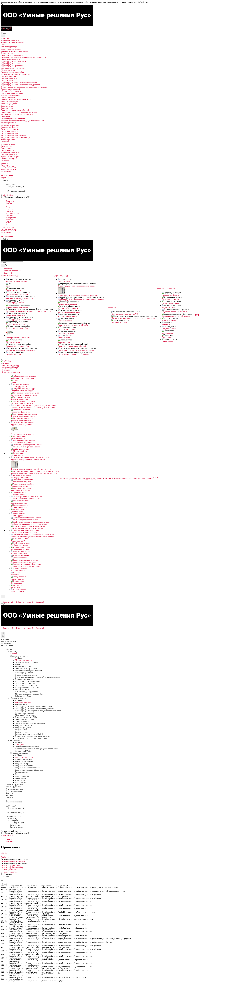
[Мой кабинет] (2, 599)
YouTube (9, 203)
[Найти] (3, 35)
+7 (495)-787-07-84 (9, 167)
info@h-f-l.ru (6, 171)
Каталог (13, 654)
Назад (15, 652)
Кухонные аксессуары (24, 757)
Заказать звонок (16, 827)
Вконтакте (10, 201)
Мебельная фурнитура (24, 660)
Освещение (19, 745)
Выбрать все (9, 874)
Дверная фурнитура (23, 702)
